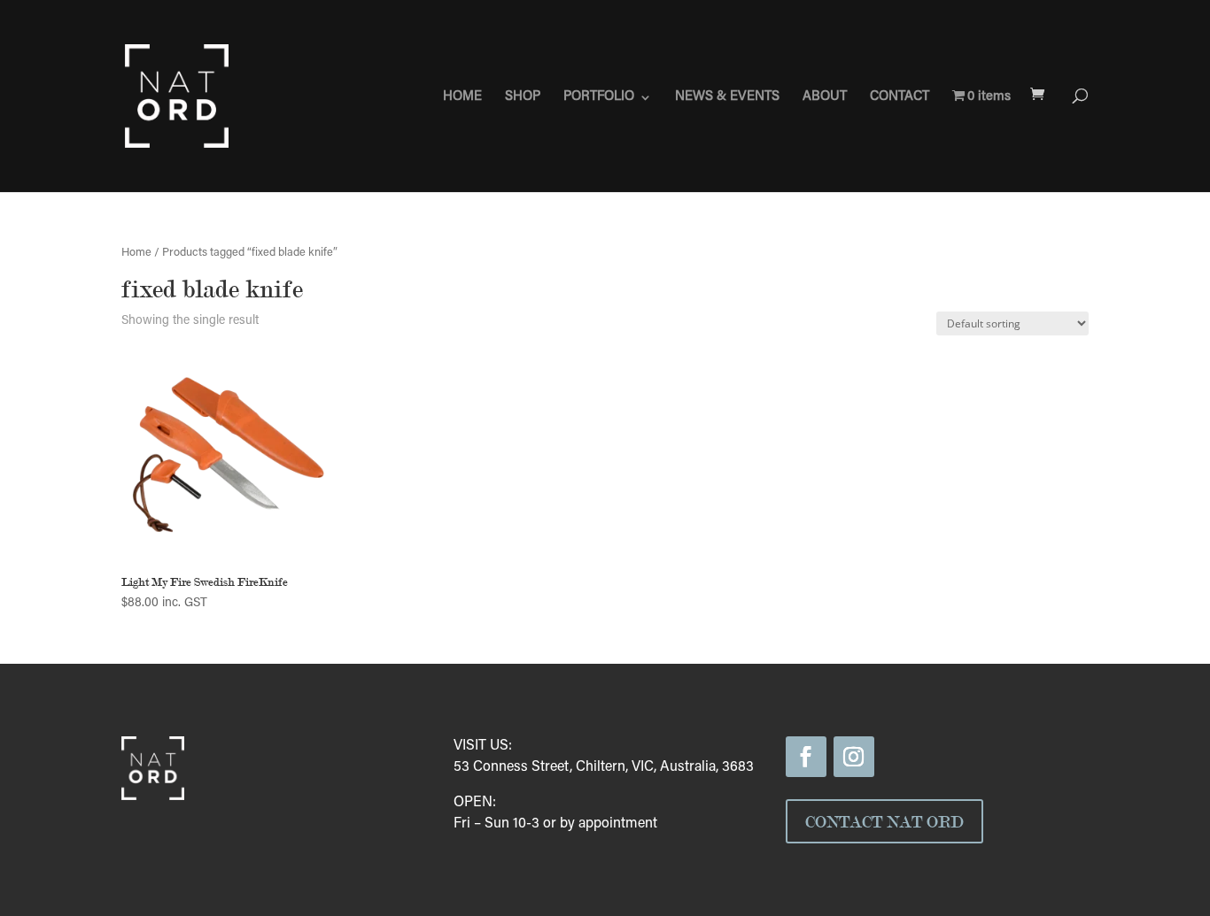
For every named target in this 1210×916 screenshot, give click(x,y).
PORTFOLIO (598, 97)
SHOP (522, 97)
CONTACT (899, 97)
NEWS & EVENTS (727, 97)
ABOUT (825, 97)
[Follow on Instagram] (854, 756)
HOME (462, 97)
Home (136, 253)
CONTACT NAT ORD (884, 821)
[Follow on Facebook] (806, 756)
